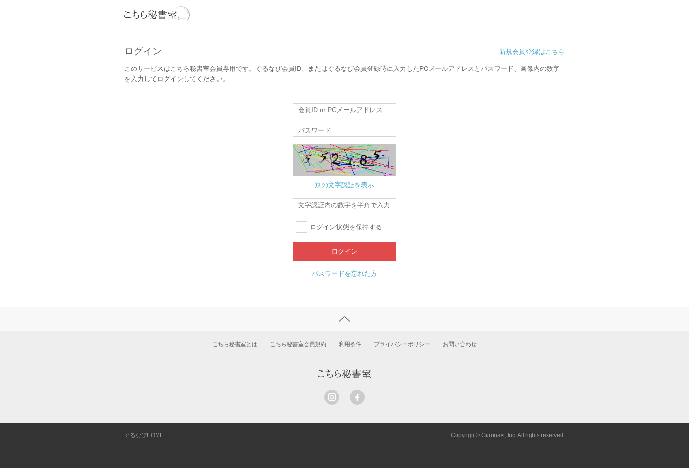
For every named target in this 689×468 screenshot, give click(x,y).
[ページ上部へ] (344, 319)
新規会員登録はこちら (532, 51)
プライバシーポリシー (402, 344)
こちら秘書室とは (234, 344)
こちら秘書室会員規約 (298, 344)
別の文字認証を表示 (344, 185)
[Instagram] (331, 397)
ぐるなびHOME (144, 435)
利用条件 (350, 344)
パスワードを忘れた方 (344, 273)
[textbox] (344, 204)
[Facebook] (357, 397)
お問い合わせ (460, 344)
